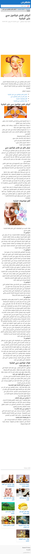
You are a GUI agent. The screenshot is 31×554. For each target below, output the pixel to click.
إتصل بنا (28, 550)
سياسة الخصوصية (26, 547)
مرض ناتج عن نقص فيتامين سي (19, 96)
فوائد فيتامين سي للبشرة (20, 101)
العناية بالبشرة (21, 9)
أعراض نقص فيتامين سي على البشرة (17, 94)
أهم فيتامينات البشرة (21, 99)
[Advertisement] (15, 38)
